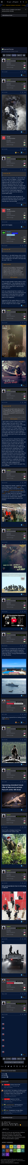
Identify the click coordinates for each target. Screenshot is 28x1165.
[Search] (23, 2)
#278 (25, 939)
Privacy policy (6, 1125)
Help (13, 1125)
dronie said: (6, 173)
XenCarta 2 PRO (4, 1162)
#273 (25, 714)
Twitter (3, 1074)
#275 (25, 781)
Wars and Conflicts (8, 1087)
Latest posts (4, 1081)
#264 (25, 169)
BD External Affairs (8, 1113)
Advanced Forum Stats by (13, 1160)
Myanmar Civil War (12, 1099)
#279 (25, 993)
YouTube (3, 1075)
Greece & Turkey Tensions (10, 1096)
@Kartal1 (7, 719)
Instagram (4, 1077)
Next (19, 55)
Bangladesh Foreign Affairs (14, 1110)
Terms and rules (14, 1123)
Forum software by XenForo (12, 1159)
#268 (25, 402)
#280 (25, 1014)
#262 (25, 92)
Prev (9, 55)
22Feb (19, 487)
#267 (25, 322)
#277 (25, 883)
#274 (25, 739)
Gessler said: (6, 406)
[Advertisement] (14, 32)
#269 (25, 482)
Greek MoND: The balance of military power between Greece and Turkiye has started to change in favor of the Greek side (15, 1091)
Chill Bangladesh (14, 1104)
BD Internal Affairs (8, 1107)
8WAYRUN (17, 1162)
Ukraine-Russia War (12, 1084)
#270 (25, 542)
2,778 (24, 238)
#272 (25, 645)
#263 (25, 149)
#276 (25, 827)
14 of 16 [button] (14, 55)
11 (21, 64)
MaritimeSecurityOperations (16, 490)
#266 (25, 245)
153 (21, 706)
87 (21, 238)
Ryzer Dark (7, 1122)
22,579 (24, 706)
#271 (25, 611)
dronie (8, 137)
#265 (25, 222)
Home (17, 1125)
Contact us (5, 1123)
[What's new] (20, 2)
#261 (25, 71)
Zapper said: (6, 264)
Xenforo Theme (7, 1161)
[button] (1, 2)
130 (24, 141)
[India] (2, 49)
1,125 (24, 64)
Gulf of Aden (7, 492)
